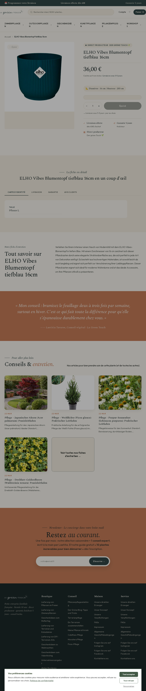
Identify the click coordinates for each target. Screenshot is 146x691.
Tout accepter (129, 674)
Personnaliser (128, 686)
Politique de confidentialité (41, 680)
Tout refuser (128, 681)
